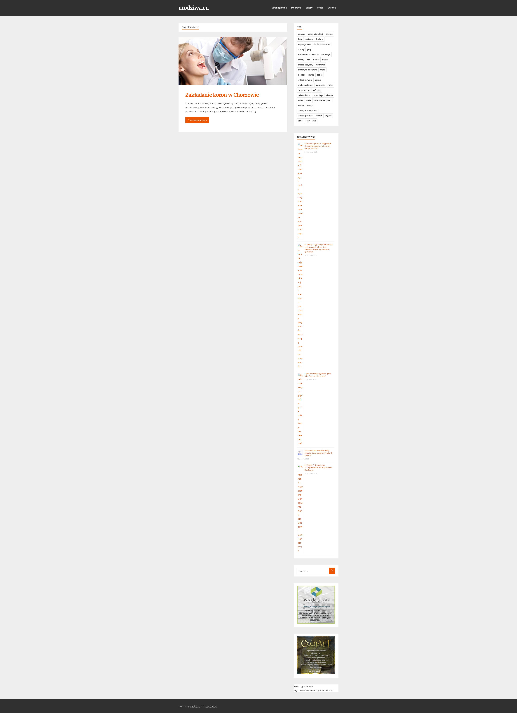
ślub (314, 120)
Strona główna (279, 7)
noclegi (301, 75)
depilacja (319, 39)
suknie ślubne (304, 95)
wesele (301, 105)
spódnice (317, 90)
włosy (309, 105)
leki (308, 59)
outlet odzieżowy (305, 85)
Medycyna (296, 7)
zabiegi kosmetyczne (307, 110)
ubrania (329, 95)
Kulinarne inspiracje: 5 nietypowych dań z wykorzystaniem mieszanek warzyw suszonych (318, 146)
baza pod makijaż (315, 34)
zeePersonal (210, 706)
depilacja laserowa (322, 44)
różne (330, 85)
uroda (308, 100)
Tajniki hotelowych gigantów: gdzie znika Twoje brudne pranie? (318, 375)
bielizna (329, 34)
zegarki (328, 115)
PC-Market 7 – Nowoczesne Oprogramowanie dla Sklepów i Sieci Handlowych (318, 467)
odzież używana (305, 80)
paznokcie (320, 85)
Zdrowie (332, 7)
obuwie (311, 75)
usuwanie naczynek (322, 100)
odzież (319, 75)
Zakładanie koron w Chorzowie (222, 95)
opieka (318, 80)
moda (322, 69)
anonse (301, 34)
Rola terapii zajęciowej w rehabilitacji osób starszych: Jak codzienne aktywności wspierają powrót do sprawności (319, 248)
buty (300, 39)
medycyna (320, 64)
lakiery (301, 59)
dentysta (309, 39)
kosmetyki (326, 54)
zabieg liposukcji (305, 115)
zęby (307, 120)
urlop (300, 100)
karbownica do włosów (308, 54)
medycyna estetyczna (307, 69)
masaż (325, 59)
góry (309, 49)
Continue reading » (197, 120)
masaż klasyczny (305, 64)
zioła (300, 120)
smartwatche (304, 90)
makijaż (316, 59)
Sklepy (309, 7)
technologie (318, 95)
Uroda (320, 7)
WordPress (195, 706)
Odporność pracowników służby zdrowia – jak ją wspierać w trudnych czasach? (318, 453)
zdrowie (318, 115)
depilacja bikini (304, 44)
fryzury (301, 49)
